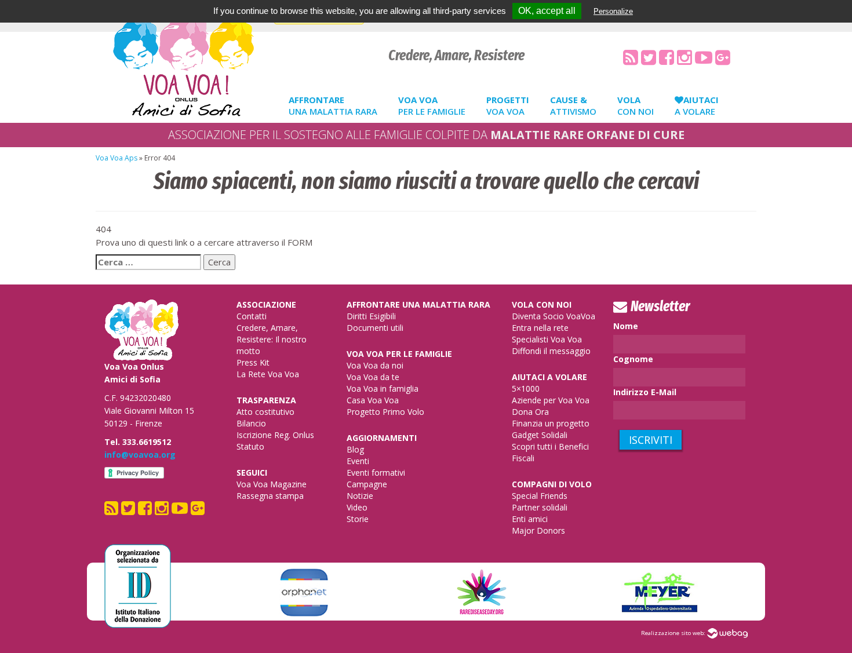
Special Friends (539, 495)
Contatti (251, 316)
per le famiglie (431, 105)
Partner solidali (539, 507)
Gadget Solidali (539, 434)
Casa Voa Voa (373, 400)
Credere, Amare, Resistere (456, 55)
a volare (697, 105)
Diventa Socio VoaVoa (553, 316)
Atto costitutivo (265, 411)
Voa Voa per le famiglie (399, 353)
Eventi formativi (376, 472)
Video (357, 507)
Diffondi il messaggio (551, 350)
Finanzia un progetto (550, 423)
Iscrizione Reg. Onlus (275, 434)
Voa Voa (507, 105)
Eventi (358, 460)
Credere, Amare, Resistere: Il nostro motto (271, 339)
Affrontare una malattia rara (418, 304)
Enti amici (530, 518)
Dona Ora (530, 411)
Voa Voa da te (373, 376)
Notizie (360, 495)
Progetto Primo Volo (385, 411)
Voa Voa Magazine (271, 484)
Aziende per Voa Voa (550, 400)
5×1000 (526, 388)
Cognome (633, 358)
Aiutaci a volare (549, 376)
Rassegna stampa (270, 495)
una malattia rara (333, 105)
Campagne (367, 484)
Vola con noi (541, 304)
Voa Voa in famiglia (382, 388)
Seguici (251, 472)
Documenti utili (375, 327)
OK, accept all (547, 11)
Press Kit (253, 362)
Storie (358, 518)
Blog (355, 449)
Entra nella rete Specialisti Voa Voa (547, 333)
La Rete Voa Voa (267, 374)
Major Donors (538, 530)
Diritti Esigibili (371, 316)
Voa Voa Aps (116, 158)
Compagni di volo (552, 484)
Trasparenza (266, 400)
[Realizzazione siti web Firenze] (727, 633)
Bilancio (251, 423)
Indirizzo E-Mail (644, 391)
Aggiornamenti (382, 437)
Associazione (266, 304)
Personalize (613, 11)
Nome (625, 325)
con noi (635, 105)
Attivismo (573, 105)
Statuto (250, 446)
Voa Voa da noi (375, 365)
